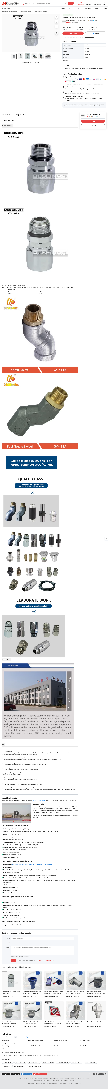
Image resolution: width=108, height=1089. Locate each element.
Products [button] (27, 3)
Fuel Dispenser (26, 864)
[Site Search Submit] (71, 3)
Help (78, 8)
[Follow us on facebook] (94, 1074)
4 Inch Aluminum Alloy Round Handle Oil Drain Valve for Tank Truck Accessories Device (11, 1023)
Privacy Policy (78, 1083)
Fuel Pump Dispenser (77, 1062)
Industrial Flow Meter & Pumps (35, 1046)
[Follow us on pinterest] (103, 1074)
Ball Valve (39, 864)
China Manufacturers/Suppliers (41, 1078)
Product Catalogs (23, 1037)
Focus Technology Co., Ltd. (43, 1083)
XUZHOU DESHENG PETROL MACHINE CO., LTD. (76, 20)
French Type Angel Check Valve (95, 1022)
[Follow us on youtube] (101, 1074)
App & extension (87, 8)
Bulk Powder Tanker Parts (60, 1040)
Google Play (15, 1074)
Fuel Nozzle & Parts (32, 1043)
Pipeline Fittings (5, 1046)
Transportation (10, 11)
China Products (29, 1078)
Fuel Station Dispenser (90, 1062)
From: (8, 938)
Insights (87, 1078)
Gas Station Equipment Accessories (38, 11)
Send (13, 960)
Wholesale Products (54, 1078)
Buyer (70, 8)
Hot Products (22, 1078)
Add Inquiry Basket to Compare (31, 62)
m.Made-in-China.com (57, 1080)
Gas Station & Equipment (21, 11)
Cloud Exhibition (84, 1046)
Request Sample (89, 37)
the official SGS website (39, 800)
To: (9, 943)
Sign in (104, 4)
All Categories (7, 8)
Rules (105, 8)
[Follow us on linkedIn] (105, 1074)
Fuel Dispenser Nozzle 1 (19, 1066)
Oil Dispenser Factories (48, 1062)
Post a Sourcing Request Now (45, 960)
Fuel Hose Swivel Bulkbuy (34, 1066)
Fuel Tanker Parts (16, 864)
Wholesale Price (63, 1078)
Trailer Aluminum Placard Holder (36, 1040)
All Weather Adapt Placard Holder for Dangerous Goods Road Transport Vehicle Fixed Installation (53, 1023)
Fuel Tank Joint (6, 1066)
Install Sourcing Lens (41, 1074)
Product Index (81, 1078)
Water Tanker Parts (58, 1046)
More (3, 1069)
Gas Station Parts (47, 864)
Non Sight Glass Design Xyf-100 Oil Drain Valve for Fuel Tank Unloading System (96, 993)
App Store (5, 1074)
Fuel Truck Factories (20, 1062)
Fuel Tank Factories (7, 1062)
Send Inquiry (73, 33)
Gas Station (57, 1043)
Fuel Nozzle (33, 864)
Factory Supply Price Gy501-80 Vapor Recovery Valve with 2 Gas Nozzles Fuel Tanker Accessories (75, 993)
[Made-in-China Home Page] (10, 3)
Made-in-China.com (47, 1080)
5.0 (88, 116)
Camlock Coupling (6, 1040)
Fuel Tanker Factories (34, 1062)
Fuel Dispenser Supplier (62, 1062)
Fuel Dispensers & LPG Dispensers (10, 1043)
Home (3, 11)
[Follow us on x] (96, 1074)
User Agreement (62, 1083)
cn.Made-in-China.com (69, 1080)
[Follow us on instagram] (99, 1074)
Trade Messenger (27, 1074)
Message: (8, 947)
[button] (66, 3)
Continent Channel (72, 1078)
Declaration (70, 1083)
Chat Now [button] (97, 33)
